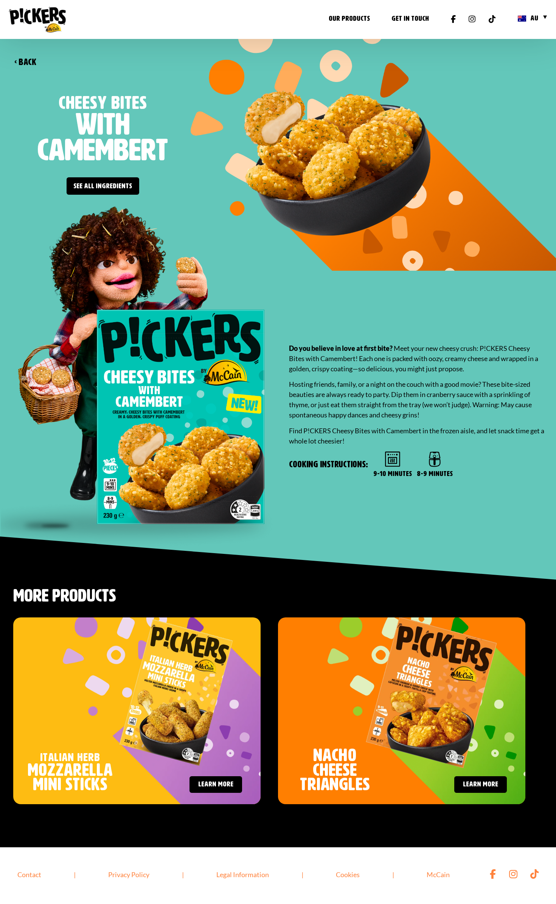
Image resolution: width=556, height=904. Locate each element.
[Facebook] (453, 19)
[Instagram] (472, 19)
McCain (438, 874)
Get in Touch (410, 18)
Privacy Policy (128, 874)
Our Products (349, 18)
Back (25, 62)
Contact (29, 874)
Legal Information (242, 874)
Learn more (215, 784)
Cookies (348, 874)
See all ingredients (102, 186)
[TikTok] (492, 19)
